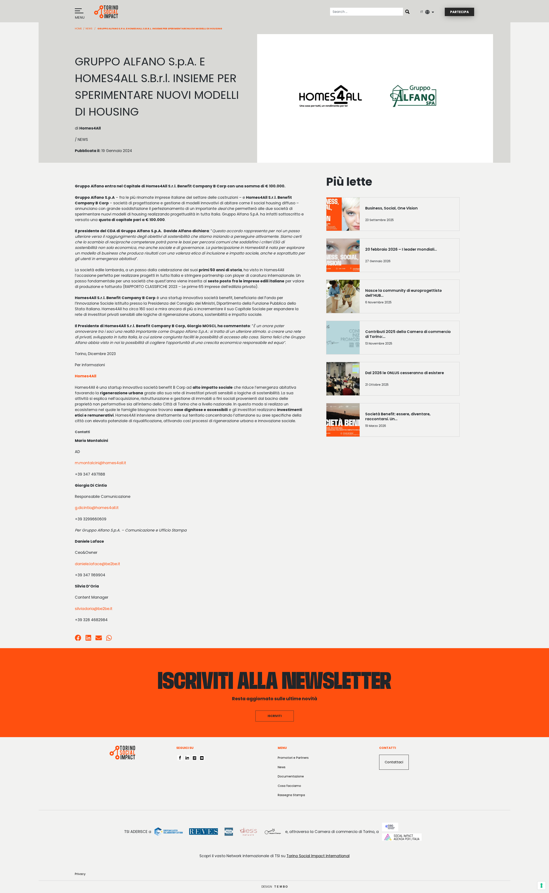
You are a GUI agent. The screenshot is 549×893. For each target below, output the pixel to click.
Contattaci (394, 762)
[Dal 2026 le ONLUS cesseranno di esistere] (409, 379)
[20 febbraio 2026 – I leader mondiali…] (409, 256)
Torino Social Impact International (318, 855)
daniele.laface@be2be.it (97, 563)
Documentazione (291, 776)
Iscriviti (275, 716)
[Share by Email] (98, 639)
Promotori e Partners (293, 758)
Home (78, 28)
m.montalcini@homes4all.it (100, 462)
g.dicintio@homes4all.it (97, 507)
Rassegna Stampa (291, 795)
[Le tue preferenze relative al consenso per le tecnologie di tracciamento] (541, 885)
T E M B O (281, 886)
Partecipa (459, 12)
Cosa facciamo (289, 786)
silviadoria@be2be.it (93, 608)
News (89, 28)
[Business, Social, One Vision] (409, 215)
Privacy (80, 874)
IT (422, 12)
